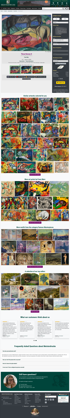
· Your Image (26, 395)
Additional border (55, 21)
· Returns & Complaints (17, 402)
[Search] (63, 8)
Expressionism (10, 11)
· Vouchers (26, 402)
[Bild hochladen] (68, 8)
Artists (8, 8)
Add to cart (61, 82)
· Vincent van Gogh (37, 395)
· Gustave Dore (37, 402)
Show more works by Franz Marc (35, 222)
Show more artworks (35, 311)
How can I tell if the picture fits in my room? (12, 359)
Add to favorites (21, 76)
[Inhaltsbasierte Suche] (65, 8)
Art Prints (5, 8)
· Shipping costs (26, 398)
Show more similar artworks (35, 174)
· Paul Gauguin (37, 398)
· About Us (15, 403)
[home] (2, 8)
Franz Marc (15, 11)
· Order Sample (26, 403)
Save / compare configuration (61, 63)
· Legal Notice (16, 396)
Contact (39, 8)
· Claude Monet (37, 396)
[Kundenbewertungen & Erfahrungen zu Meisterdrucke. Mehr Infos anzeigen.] (63, 397)
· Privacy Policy (16, 399)
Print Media (28, 8)
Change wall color (30, 76)
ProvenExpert (8, 335)
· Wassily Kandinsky (38, 399)
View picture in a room (41, 76)
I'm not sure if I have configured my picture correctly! (13, 367)
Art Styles (17, 8)
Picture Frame (23, 8)
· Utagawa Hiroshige (38, 400)
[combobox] (60, 22)
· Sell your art (26, 396)
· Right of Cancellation (17, 400)
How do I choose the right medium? (10, 363)
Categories (13, 8)
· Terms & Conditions (17, 398)
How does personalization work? (9, 351)
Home (2, 11)
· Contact (15, 395)
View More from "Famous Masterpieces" (35, 266)
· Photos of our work (27, 400)
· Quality (25, 399)
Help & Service (34, 8)
